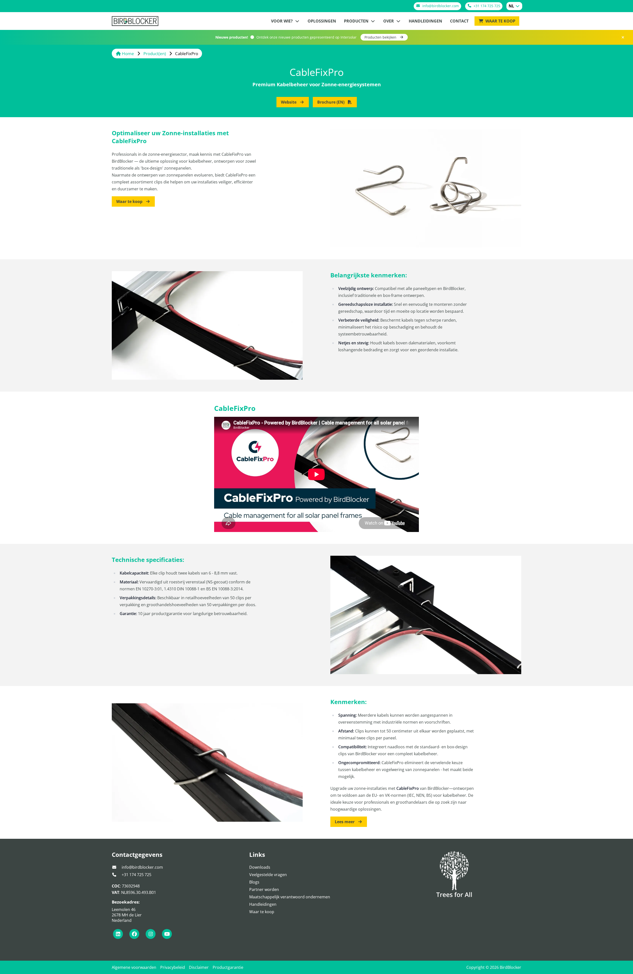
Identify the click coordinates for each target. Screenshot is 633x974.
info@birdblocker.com (142, 867)
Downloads (259, 867)
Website (289, 102)
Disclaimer (199, 967)
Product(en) (155, 53)
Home (128, 53)
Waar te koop (499, 21)
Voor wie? (282, 21)
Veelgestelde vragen (268, 874)
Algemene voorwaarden (134, 967)
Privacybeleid (172, 967)
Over (389, 21)
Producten (356, 21)
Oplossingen (322, 21)
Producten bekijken (380, 37)
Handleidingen (425, 21)
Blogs (254, 882)
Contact (459, 21)
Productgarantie (228, 967)
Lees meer (345, 821)
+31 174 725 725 (136, 874)
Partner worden (264, 889)
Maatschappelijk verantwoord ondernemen (289, 897)
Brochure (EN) (331, 102)
